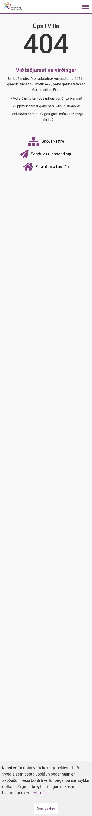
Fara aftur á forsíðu (52, 166)
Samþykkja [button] (46, 808)
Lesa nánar (40, 792)
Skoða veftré (53, 141)
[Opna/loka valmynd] (85, 7)
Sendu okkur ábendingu (51, 154)
